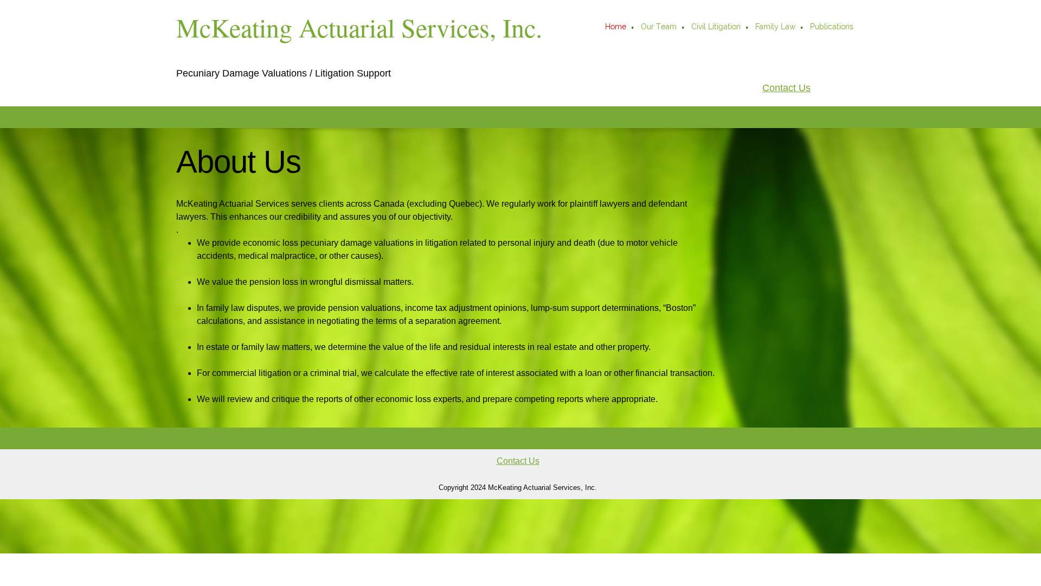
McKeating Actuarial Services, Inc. (359, 27)
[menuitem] (616, 28)
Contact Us (786, 87)
